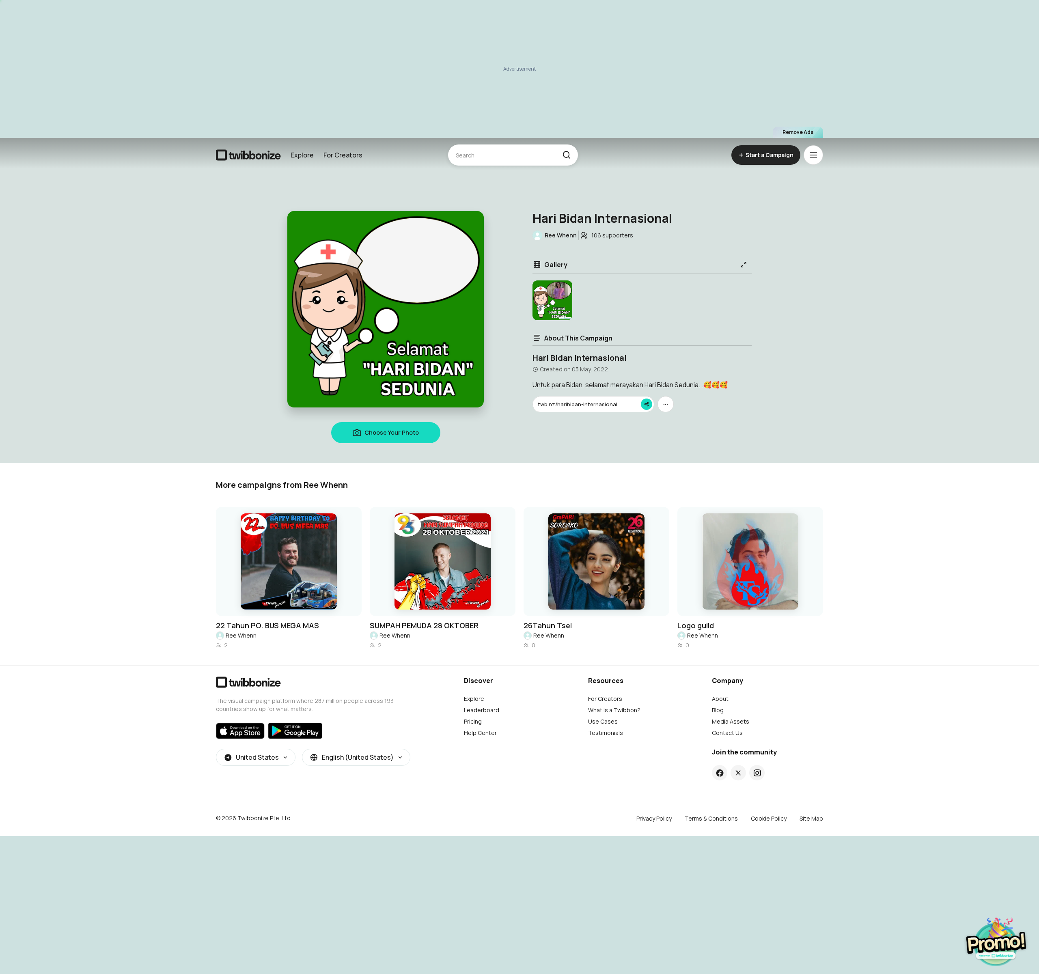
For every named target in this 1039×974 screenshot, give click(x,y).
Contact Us (727, 733)
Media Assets (730, 721)
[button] (566, 155)
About (720, 698)
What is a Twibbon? (614, 710)
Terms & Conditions (711, 818)
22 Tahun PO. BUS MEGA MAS (267, 625)
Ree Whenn (241, 635)
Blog (718, 710)
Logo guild (695, 625)
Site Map (811, 818)
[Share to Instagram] (757, 773)
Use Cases (603, 721)
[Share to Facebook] (720, 773)
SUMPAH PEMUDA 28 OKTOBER (424, 625)
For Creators (342, 155)
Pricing (473, 721)
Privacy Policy (654, 818)
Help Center (480, 733)
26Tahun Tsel (548, 625)
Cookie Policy (769, 818)
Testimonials (605, 733)
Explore (302, 155)
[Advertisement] (519, 69)
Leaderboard (481, 710)
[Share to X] (738, 773)
